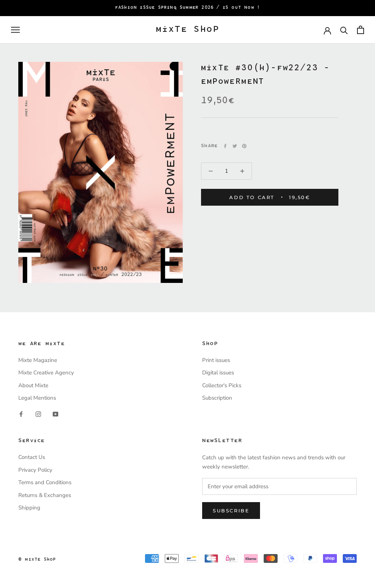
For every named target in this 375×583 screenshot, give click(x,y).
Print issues (216, 360)
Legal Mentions (37, 397)
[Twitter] (235, 146)
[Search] (344, 30)
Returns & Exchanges (44, 495)
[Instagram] (38, 414)
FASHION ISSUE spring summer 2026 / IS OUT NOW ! (187, 7)
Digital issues (218, 372)
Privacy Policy (35, 470)
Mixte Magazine (37, 360)
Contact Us (31, 457)
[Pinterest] (244, 146)
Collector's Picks (221, 385)
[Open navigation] (15, 30)
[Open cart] (360, 30)
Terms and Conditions (44, 482)
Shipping (29, 507)
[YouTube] (55, 414)
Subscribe (231, 510)
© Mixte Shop (37, 559)
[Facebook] (225, 146)
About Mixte (33, 385)
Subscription (217, 397)
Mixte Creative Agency (46, 372)
